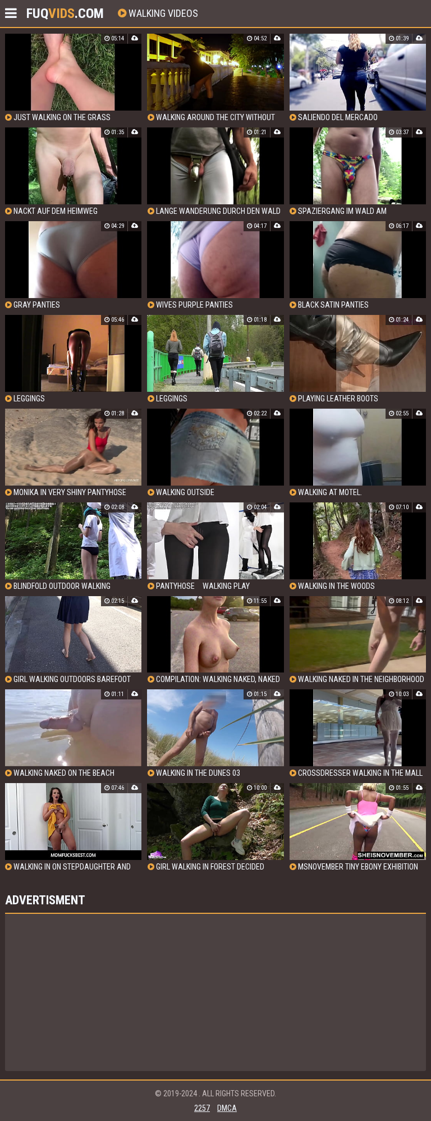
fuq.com (65, 13)
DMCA (227, 1108)
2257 (202, 1108)
